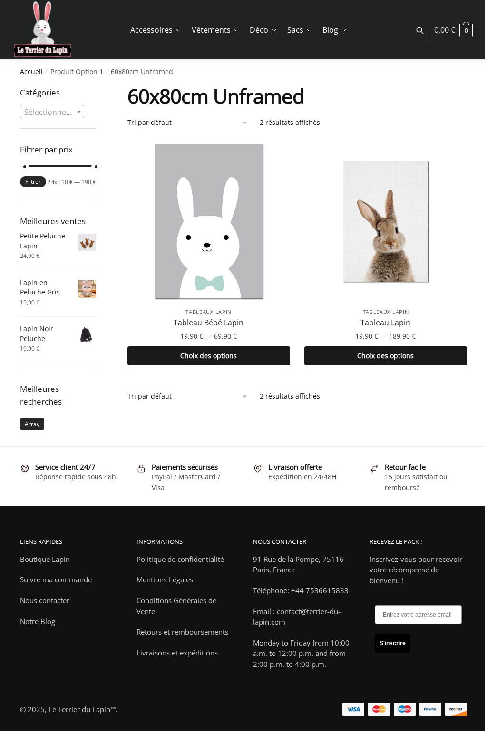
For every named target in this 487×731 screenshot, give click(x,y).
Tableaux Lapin (208, 311)
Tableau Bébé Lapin (209, 322)
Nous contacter (44, 600)
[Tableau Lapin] (385, 221)
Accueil (31, 71)
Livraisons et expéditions (177, 652)
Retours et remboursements (182, 631)
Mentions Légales (164, 579)
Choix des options (208, 355)
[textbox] (52, 112)
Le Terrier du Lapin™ (82, 709)
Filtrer (33, 182)
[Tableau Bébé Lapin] (208, 221)
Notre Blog (37, 621)
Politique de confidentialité (180, 559)
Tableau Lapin (385, 322)
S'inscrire (393, 643)
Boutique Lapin (45, 559)
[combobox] (52, 111)
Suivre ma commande (56, 579)
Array (32, 424)
